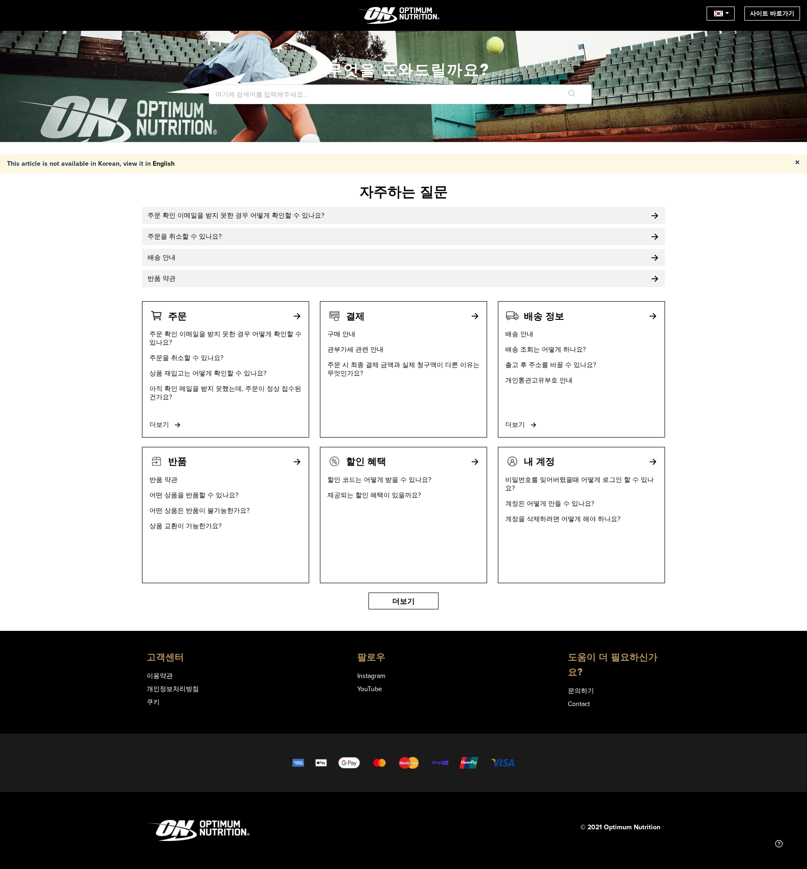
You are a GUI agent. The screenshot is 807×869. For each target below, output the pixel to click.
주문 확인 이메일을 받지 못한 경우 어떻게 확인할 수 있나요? (225, 338)
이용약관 (160, 675)
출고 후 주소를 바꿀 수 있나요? (550, 364)
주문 (177, 316)
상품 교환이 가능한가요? (185, 525)
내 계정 (539, 461)
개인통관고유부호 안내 (539, 380)
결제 (355, 316)
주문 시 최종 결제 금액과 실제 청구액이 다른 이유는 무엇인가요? (403, 369)
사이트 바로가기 (772, 13)
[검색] (572, 94)
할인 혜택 (366, 461)
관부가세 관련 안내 (355, 349)
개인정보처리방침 (173, 688)
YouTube (369, 688)
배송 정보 (544, 316)
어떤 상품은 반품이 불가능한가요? (199, 510)
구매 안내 (341, 334)
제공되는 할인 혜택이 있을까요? (374, 495)
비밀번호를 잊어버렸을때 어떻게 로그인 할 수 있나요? (579, 484)
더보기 (160, 424)
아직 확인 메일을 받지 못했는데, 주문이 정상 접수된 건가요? (225, 393)
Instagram (371, 675)
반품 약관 (163, 479)
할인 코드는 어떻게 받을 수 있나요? (379, 479)
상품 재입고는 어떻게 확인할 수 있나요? (207, 373)
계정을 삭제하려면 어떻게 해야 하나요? (562, 518)
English (164, 163)
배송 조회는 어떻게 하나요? (545, 349)
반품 (177, 461)
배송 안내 (519, 334)
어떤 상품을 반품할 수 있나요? (193, 495)
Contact (579, 703)
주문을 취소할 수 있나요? (186, 357)
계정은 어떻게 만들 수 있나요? (549, 503)
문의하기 (581, 690)
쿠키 (153, 702)
